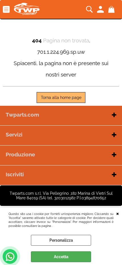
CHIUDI (117, 213)
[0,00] (112, 9)
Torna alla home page (61, 97)
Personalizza (61, 240)
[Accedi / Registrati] (101, 9)
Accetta (61, 256)
